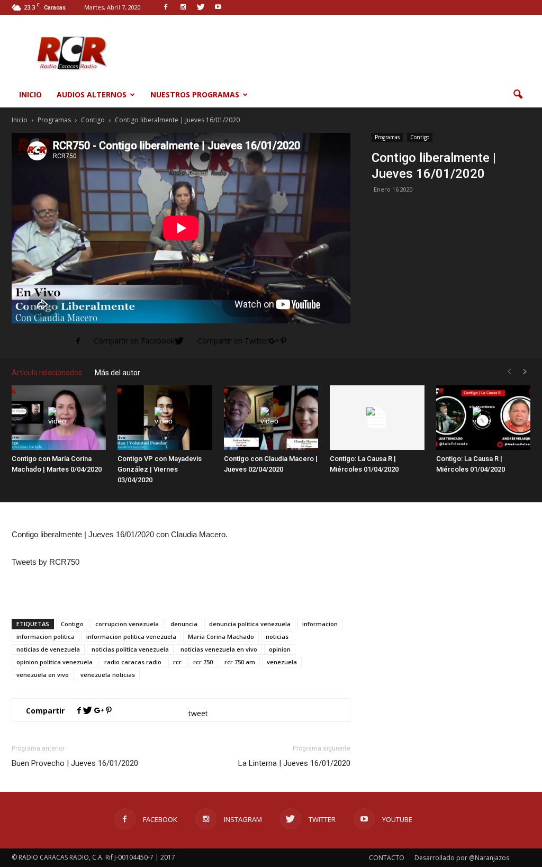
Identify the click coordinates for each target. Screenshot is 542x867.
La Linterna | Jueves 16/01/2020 (294, 763)
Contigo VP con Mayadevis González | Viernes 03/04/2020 (160, 469)
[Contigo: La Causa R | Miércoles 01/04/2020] (377, 417)
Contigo (419, 137)
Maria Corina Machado (221, 636)
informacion (320, 624)
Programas (387, 137)
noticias (277, 636)
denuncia (183, 624)
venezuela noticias (107, 675)
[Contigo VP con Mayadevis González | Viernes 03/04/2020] (165, 417)
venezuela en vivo (42, 675)
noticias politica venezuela (130, 649)
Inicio (30, 94)
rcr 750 (203, 662)
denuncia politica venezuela (250, 624)
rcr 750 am (239, 662)
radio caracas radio (132, 662)
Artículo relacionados (47, 372)
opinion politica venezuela (54, 662)
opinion (280, 649)
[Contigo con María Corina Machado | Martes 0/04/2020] (59, 417)
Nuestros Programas (194, 94)
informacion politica (45, 636)
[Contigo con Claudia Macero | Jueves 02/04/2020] (271, 417)
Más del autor (117, 372)
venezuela (282, 662)
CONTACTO (386, 857)
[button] (517, 94)
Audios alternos (92, 94)
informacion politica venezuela (131, 636)
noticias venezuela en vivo (218, 649)
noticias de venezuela (48, 649)
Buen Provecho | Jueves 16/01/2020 (75, 763)
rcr (177, 662)
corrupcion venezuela (127, 624)
